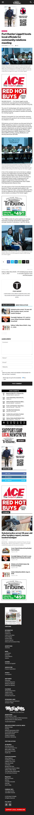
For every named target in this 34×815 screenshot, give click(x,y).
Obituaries (7, 680)
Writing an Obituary (10, 683)
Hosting (7, 728)
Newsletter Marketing (10, 737)
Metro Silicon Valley (10, 749)
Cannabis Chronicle (10, 781)
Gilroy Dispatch (9, 758)
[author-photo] (17, 285)
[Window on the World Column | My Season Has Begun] (6, 566)
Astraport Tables (9, 702)
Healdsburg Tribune (10, 760)
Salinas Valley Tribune (10, 769)
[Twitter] (12, 261)
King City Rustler (9, 763)
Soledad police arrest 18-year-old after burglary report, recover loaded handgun (21, 311)
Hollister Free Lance (10, 761)
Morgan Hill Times (9, 766)
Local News (4, 31)
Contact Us (8, 633)
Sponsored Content (10, 733)
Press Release (8, 637)
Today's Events (8, 692)
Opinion (7, 658)
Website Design (9, 727)
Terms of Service (9, 640)
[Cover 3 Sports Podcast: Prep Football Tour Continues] (6, 550)
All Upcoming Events (10, 690)
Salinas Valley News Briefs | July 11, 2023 (9, 272)
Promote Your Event (10, 695)
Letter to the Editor (10, 635)
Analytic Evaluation (10, 735)
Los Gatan (7, 764)
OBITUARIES (8, 678)
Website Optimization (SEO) (12, 730)
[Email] (23, 261)
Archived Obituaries (10, 682)
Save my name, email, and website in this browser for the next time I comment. (16, 373)
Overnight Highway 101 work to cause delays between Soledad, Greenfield (20, 319)
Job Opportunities (9, 791)
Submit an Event (9, 694)
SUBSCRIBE (8, 626)
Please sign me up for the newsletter (12, 377)
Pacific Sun (8, 752)
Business (7, 654)
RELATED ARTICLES (8, 305)
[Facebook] (8, 261)
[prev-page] (3, 333)
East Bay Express (9, 746)
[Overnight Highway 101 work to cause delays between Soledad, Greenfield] (6, 319)
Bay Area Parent (9, 778)
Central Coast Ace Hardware (12, 701)
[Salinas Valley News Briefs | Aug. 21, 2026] (6, 327)
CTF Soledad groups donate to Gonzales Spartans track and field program (24, 273)
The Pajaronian (9, 771)
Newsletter (7, 632)
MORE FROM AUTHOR (22, 305)
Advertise (7, 647)
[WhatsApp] (20, 261)
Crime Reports (8, 656)
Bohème (7, 780)
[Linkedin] (16, 261)
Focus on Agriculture (10, 669)
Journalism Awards (10, 792)
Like (24, 473)
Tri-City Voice (8, 773)
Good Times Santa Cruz (11, 747)
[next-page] (5, 333)
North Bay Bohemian (10, 751)
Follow (23, 477)
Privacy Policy (8, 638)
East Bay (7, 783)
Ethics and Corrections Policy (12, 641)
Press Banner (8, 768)
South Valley (8, 785)
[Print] (27, 261)
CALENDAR (8, 689)
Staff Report (5, 45)
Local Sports (8, 674)
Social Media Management (11, 732)
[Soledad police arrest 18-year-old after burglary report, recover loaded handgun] (6, 311)
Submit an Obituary (10, 685)
